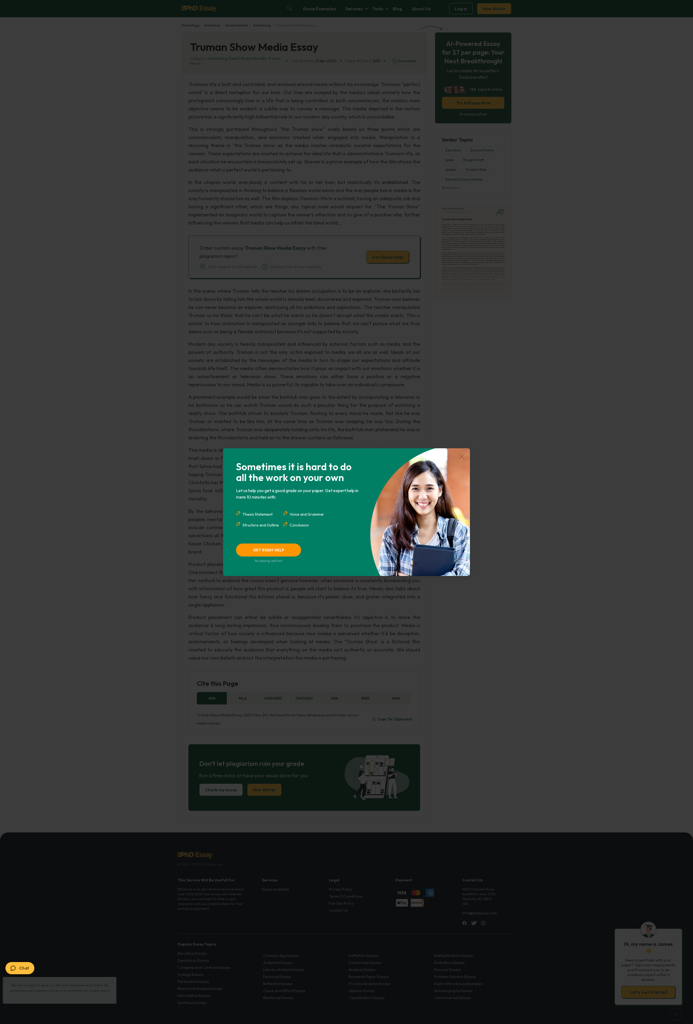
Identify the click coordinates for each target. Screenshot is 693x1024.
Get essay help (268, 550)
